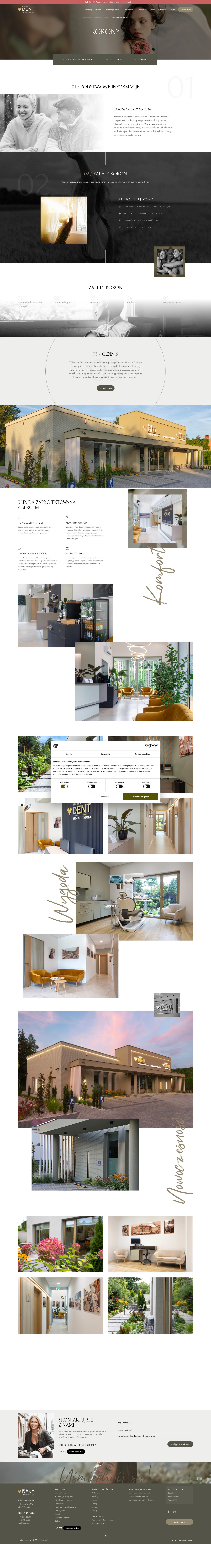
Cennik (152, 9)
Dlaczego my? (142, 9)
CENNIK (143, 59)
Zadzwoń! (127, 2)
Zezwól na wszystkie (140, 796)
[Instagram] (174, 1511)
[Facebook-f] (168, 1511)
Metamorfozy (162, 9)
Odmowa (105, 796)
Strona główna (87, 17)
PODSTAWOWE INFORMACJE (80, 59)
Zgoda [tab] (69, 754)
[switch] (91, 786)
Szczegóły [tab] (105, 754)
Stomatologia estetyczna (93, 9)
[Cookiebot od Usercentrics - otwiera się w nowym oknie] (147, 746)
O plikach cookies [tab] (142, 754)
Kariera (172, 9)
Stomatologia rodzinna (113, 9)
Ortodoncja (129, 9)
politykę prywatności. (148, 1436)
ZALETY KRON (116, 59)
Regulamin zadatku (186, 1540)
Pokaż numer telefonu (76, 1451)
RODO (174, 1540)
